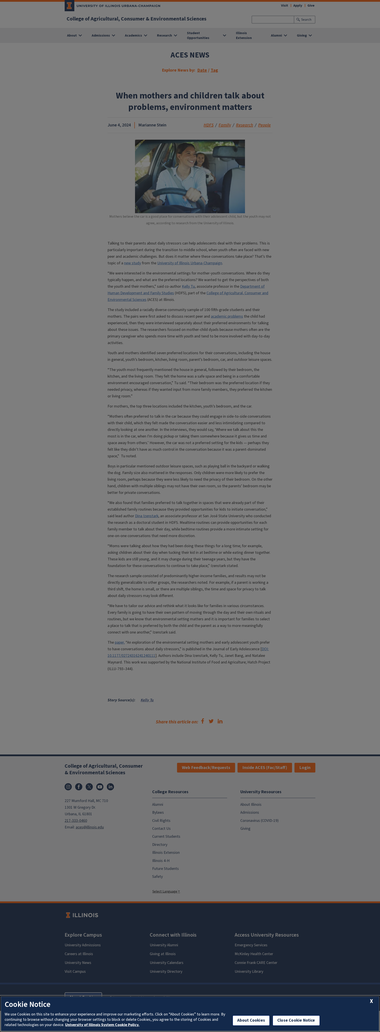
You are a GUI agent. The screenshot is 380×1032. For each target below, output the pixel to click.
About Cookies (251, 1020)
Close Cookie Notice (296, 1020)
